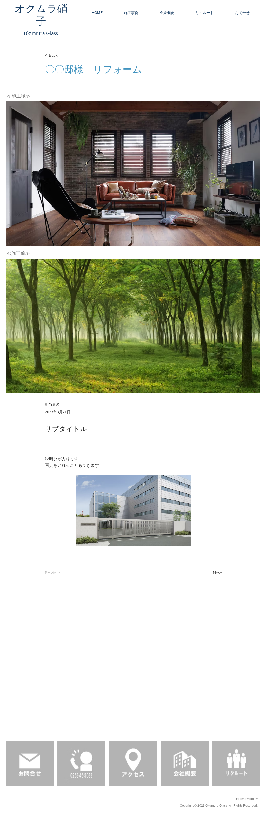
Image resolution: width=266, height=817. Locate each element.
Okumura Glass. (216, 805)
